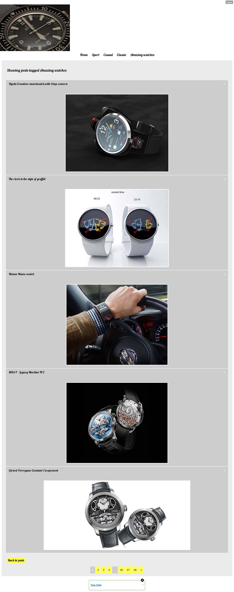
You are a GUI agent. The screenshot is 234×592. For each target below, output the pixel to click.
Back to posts (16, 560)
